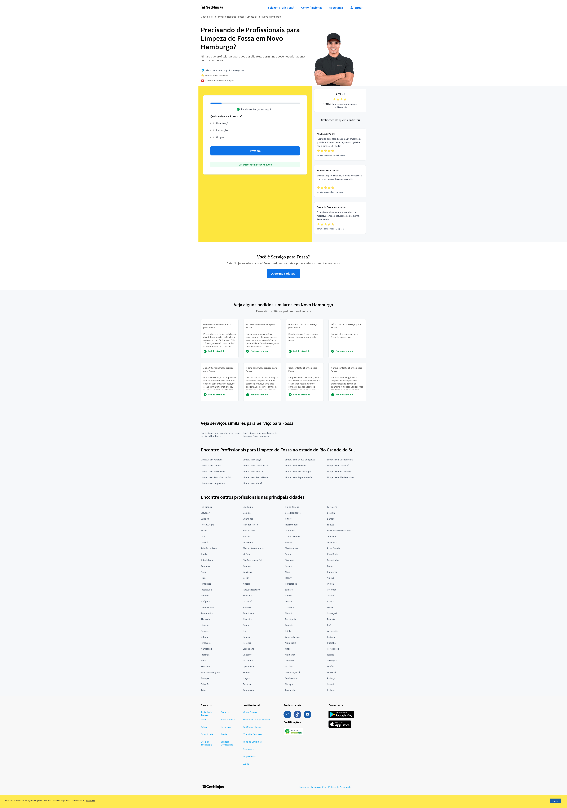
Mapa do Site (249, 756)
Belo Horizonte (293, 512)
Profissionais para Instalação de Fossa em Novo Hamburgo (220, 434)
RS (259, 16)
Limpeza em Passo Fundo (213, 471)
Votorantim (333, 630)
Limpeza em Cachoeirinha (340, 459)
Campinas (290, 530)
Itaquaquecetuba (251, 589)
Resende (247, 684)
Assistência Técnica (206, 714)
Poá (329, 625)
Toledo (246, 672)
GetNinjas (206, 16)
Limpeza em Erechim (295, 465)
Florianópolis (292, 524)
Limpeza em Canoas (211, 465)
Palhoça (331, 678)
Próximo (255, 151)
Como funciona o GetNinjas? (220, 80)
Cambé (330, 684)
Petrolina (248, 660)
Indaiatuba (206, 589)
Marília (330, 666)
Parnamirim (207, 613)
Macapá (289, 684)
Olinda (330, 583)
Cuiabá (204, 542)
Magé (287, 648)
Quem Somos (250, 712)
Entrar (359, 7)
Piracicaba (206, 583)
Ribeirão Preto (250, 524)
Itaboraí (331, 636)
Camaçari (332, 613)
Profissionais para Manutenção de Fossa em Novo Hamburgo (260, 434)
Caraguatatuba (292, 636)
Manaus (247, 536)
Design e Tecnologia (206, 743)
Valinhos (205, 595)
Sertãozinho (291, 678)
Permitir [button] (556, 801)
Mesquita (247, 619)
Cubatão (205, 684)
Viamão (289, 601)
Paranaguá (248, 690)
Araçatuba (290, 690)
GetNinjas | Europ (252, 726)
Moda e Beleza (228, 719)
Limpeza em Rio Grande (339, 471)
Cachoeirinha (207, 607)
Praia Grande (333, 548)
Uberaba (331, 642)
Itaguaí (246, 678)
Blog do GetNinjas (252, 741)
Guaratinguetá (292, 672)
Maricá (288, 613)
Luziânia (289, 666)
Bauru (246, 625)
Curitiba (205, 518)
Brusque (205, 678)
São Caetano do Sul (252, 560)
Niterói (288, 518)
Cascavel (205, 630)
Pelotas (247, 642)
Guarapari (332, 660)
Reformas (226, 726)
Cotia (330, 565)
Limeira (204, 625)
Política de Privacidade (339, 787)
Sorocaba (332, 542)
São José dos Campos (253, 548)
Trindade (205, 666)
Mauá (287, 571)
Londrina (247, 571)
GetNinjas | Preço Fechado (256, 719)
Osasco (204, 536)
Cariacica (289, 607)
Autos (204, 726)
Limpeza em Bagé (252, 459)
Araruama (290, 654)
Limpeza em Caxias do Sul (256, 465)
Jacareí (330, 595)
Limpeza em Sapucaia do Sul (299, 477)
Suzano (288, 565)
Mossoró (331, 672)
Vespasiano (248, 648)
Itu (244, 630)
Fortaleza (332, 506)
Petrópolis (290, 619)
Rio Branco (206, 506)
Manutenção (223, 123)
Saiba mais (90, 800)
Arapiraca (205, 565)
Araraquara (290, 642)
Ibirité (288, 630)
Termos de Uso (318, 787)
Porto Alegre (207, 524)
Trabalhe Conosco (252, 734)
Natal (204, 571)
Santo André (249, 530)
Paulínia (289, 625)
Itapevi (288, 577)
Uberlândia (332, 554)
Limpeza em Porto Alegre (298, 471)
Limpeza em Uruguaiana (213, 483)
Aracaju (330, 577)
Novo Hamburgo (271, 16)
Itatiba (330, 654)
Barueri (330, 518)
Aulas (203, 719)
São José (289, 560)
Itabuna (331, 690)
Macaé (330, 607)
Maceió (246, 583)
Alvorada (205, 619)
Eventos (225, 712)
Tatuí (203, 690)
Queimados (248, 666)
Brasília (331, 512)
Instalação (222, 130)
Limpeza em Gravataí (337, 465)
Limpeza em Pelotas (253, 471)
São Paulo (248, 506)
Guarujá (247, 565)
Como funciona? (311, 7)
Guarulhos (248, 518)
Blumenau (332, 571)
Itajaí (203, 577)
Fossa (241, 16)
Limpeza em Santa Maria (255, 477)
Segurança (336, 7)
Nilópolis (205, 601)
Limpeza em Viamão (253, 483)
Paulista (331, 619)
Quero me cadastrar (283, 273)
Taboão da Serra (209, 548)
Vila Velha (248, 542)
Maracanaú (206, 648)
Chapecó (247, 654)
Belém (288, 542)
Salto (203, 660)
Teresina (247, 595)
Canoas (288, 554)
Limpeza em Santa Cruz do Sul (216, 477)
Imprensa (304, 787)
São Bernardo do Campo (339, 530)
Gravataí (247, 601)
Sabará (204, 636)
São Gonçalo (291, 548)
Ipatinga (205, 654)
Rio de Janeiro (292, 506)
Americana (248, 613)
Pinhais (289, 595)
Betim (246, 577)
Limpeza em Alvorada (212, 459)
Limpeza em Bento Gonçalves (300, 459)
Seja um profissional (281, 7)
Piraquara (206, 642)
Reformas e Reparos (225, 16)
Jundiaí (204, 554)
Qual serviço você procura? (226, 116)
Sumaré (289, 589)
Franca (246, 636)
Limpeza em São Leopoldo (340, 477)
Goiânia (247, 512)
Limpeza (251, 16)
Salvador (205, 512)
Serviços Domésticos (227, 743)
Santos (330, 524)
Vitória (246, 554)
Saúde (224, 734)
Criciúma (289, 660)
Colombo (332, 589)
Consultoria (207, 734)
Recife (204, 530)
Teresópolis (333, 648)
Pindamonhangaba (210, 672)
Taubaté (247, 607)
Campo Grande (292, 536)
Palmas (331, 601)
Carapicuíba (333, 560)
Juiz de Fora (207, 560)
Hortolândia (291, 583)
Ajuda (246, 763)
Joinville (331, 536)
